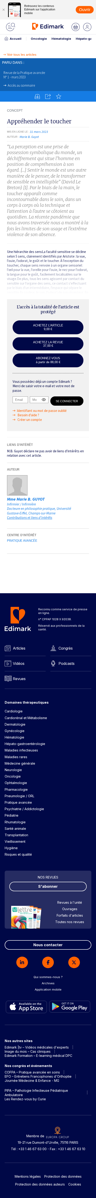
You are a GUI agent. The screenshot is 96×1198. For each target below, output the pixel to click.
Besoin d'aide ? (28, 415)
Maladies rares (16, 757)
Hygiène (11, 848)
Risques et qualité (18, 854)
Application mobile (48, 989)
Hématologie (61, 38)
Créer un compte (29, 419)
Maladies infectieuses (21, 750)
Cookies (74, 1184)
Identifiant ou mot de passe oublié (42, 410)
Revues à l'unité (69, 902)
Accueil (15, 38)
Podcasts (66, 663)
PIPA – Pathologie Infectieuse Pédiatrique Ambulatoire (36, 1093)
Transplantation (16, 835)
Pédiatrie (11, 815)
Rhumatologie (15, 822)
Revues (19, 678)
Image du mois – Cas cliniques (28, 1051)
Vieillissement (15, 841)
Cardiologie (14, 711)
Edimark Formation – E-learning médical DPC (38, 1056)
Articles (19, 648)
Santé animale (15, 828)
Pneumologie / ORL (19, 796)
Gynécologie (14, 731)
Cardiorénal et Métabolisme (26, 718)
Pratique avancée (22, 540)
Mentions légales (28, 1176)
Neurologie (13, 770)
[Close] (3, 9)
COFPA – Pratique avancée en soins (32, 1072)
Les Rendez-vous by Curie (25, 1099)
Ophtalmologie (16, 783)
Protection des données (63, 1176)
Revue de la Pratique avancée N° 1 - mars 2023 (24, 74)
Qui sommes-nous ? (48, 977)
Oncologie (39, 38)
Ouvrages (69, 909)
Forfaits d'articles (70, 915)
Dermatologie (15, 724)
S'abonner (48, 886)
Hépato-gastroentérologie (25, 744)
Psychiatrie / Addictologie (24, 809)
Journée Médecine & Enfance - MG (32, 1080)
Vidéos (18, 663)
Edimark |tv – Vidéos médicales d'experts (37, 1047)
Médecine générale (20, 763)
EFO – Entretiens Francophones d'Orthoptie (38, 1076)
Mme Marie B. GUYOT (26, 499)
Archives (48, 983)
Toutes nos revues (69, 922)
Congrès (65, 648)
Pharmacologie (16, 789)
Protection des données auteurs (40, 1184)
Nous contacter (48, 945)
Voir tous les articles (21, 54)
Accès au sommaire (21, 85)
